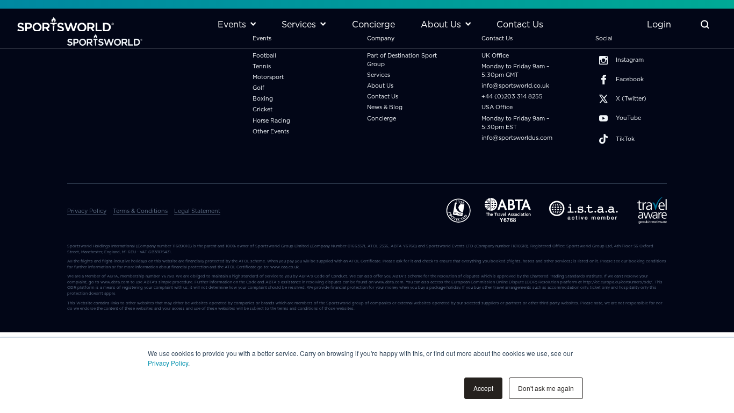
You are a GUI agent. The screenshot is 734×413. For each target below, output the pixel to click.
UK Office (495, 56)
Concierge (381, 119)
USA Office (497, 107)
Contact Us (382, 96)
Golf (258, 88)
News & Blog (384, 107)
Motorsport (268, 77)
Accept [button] (483, 388)
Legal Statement (197, 211)
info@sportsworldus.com (516, 138)
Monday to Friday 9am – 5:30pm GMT (515, 70)
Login (659, 24)
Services (378, 75)
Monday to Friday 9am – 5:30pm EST (515, 123)
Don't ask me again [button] (546, 388)
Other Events (271, 131)
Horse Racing (271, 121)
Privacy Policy (168, 362)
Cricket (262, 109)
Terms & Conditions (140, 211)
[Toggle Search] (705, 24)
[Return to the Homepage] (65, 24)
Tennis (262, 66)
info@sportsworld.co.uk (515, 86)
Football (264, 56)
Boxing (263, 99)
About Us (380, 86)
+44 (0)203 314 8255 (512, 96)
